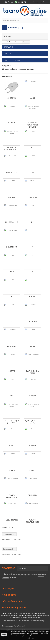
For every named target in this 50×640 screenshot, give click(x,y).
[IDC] (32, 261)
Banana (11, 123)
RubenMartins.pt (19, 626)
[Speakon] (11, 459)
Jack (12, 321)
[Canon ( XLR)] (11, 162)
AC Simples (11, 98)
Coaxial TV (32, 197)
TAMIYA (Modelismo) (11, 496)
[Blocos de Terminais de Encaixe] (32, 112)
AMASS (32, 98)
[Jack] (11, 311)
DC (32, 222)
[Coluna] (11, 186)
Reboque (32, 396)
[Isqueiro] (32, 286)
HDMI (12, 272)
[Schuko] (32, 435)
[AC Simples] (11, 87)
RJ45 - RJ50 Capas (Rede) (32, 422)
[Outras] (11, 360)
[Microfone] (11, 335)
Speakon (11, 470)
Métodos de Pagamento (14, 607)
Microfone (12, 346)
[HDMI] (11, 261)
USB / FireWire (12, 520)
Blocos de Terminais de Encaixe (32, 125)
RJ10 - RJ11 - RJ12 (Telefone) (12, 422)
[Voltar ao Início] (4, 42)
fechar (4, 635)
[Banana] (11, 112)
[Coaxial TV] (32, 186)
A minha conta (9, 594)
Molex (32, 346)
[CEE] (32, 162)
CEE (32, 172)
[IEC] (11, 286)
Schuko (32, 445)
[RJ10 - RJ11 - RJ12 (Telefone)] (11, 410)
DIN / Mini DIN (11, 247)
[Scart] (11, 435)
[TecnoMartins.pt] (25, 11)
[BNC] (32, 137)
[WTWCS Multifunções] (32, 509)
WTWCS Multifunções (32, 521)
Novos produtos (12, 60)
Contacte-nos (37, 2)
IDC (32, 272)
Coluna (11, 197)
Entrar (45, 2)
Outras (11, 371)
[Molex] (32, 335)
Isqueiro (32, 296)
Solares (32, 470)
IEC (11, 296)
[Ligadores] (32, 311)
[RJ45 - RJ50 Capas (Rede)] (32, 410)
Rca (11, 396)
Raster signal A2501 (32, 372)
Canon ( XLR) (11, 172)
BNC (32, 147)
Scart (11, 445)
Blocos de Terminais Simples (12, 148)
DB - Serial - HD (11, 222)
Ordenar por (6, 527)
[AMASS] (32, 87)
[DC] (32, 211)
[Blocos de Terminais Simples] (11, 137)
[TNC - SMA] (32, 484)
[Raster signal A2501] (32, 360)
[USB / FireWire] (11, 509)
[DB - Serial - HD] (11, 211)
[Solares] (32, 459)
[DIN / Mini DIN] (11, 236)
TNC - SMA (32, 495)
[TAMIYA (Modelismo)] (11, 484)
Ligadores (32, 321)
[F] (32, 236)
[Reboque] (32, 385)
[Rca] (11, 385)
